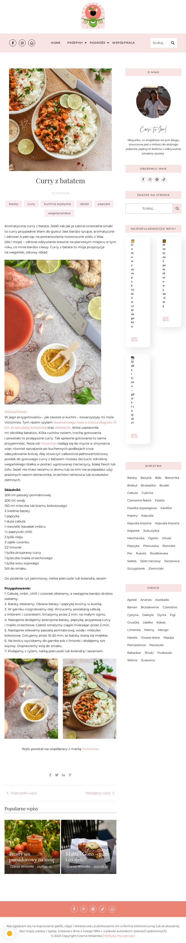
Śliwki (149, 653)
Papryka (133, 546)
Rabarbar (134, 653)
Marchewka (135, 538)
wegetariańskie (59, 213)
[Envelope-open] (31, 42)
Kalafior (166, 508)
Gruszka (133, 622)
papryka (104, 204)
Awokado (162, 600)
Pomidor (168, 546)
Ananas (146, 600)
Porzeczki (156, 645)
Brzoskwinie (150, 607)
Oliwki (166, 538)
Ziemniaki (156, 568)
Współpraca (123, 42)
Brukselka (148, 485)
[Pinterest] (156, 179)
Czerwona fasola (139, 500)
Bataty (132, 477)
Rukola (141, 553)
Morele (132, 637)
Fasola (159, 500)
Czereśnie (170, 607)
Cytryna (133, 615)
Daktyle (148, 615)
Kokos (161, 622)
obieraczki (63, 428)
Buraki (164, 485)
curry (31, 204)
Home (56, 42)
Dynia (161, 615)
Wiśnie (132, 660)
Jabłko (148, 622)
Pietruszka (151, 546)
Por (129, 553)
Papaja (169, 637)
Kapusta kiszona (139, 523)
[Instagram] (22, 42)
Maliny (149, 630)
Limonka (134, 630)
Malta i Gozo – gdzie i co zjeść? (88, 856)
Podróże (98, 42)
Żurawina (148, 660)
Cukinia (147, 493)
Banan (132, 607)
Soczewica (172, 561)
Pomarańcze (136, 645)
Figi (173, 615)
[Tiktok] (164, 179)
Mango (163, 630)
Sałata (132, 561)
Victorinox (48, 443)
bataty (13, 204)
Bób (158, 477)
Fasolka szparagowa (142, 508)
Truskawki (164, 653)
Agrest (132, 600)
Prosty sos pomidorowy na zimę (31, 856)
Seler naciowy (150, 561)
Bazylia (146, 477)
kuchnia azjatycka (57, 204)
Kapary (132, 515)
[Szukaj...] (172, 43)
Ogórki (153, 538)
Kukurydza (151, 530)
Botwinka (172, 477)
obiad (84, 204)
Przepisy (75, 42)
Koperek (133, 530)
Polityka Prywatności (119, 936)
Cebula (132, 493)
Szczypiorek (136, 568)
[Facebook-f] (12, 42)
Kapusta (147, 515)
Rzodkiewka (159, 553)
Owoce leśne (150, 637)
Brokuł (132, 485)
